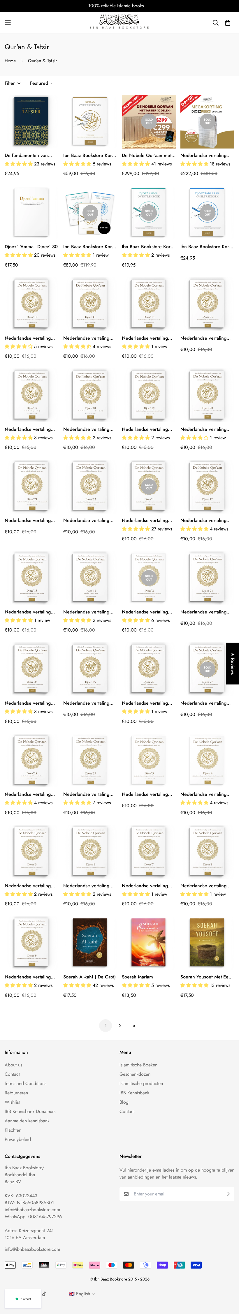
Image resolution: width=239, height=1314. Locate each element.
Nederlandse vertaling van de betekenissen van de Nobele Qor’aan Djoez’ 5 (30, 885)
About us (13, 1064)
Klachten (13, 1130)
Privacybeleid (18, 1139)
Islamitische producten (141, 1083)
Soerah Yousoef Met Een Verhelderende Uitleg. (205, 976)
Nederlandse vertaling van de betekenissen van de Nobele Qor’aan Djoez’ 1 (147, 520)
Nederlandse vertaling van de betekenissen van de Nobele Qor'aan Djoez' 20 (206, 429)
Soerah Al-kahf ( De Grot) (89, 976)
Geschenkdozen (134, 1074)
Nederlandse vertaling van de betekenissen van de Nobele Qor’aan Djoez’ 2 (147, 612)
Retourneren (16, 1092)
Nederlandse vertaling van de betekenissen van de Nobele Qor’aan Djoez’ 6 (89, 885)
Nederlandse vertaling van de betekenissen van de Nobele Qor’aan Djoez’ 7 (147, 885)
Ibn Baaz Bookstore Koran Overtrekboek (90, 155)
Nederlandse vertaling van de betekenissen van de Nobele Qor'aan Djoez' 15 (147, 338)
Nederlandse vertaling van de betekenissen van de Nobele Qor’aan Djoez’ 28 (30, 794)
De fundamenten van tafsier (26, 155)
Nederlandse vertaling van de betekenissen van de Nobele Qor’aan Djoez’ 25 (89, 703)
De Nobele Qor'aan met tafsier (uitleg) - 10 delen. (148, 155)
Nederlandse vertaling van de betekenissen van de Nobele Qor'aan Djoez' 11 (89, 338)
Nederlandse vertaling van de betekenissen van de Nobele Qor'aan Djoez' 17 (30, 429)
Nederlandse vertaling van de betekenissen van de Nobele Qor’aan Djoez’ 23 (206, 612)
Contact (12, 1074)
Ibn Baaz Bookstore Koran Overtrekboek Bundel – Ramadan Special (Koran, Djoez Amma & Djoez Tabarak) (90, 246)
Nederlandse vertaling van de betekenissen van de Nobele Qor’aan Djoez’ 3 (147, 794)
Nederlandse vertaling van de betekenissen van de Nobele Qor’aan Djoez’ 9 (30, 976)
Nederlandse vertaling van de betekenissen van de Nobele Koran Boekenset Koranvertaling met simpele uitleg (206, 155)
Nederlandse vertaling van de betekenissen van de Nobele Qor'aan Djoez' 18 (89, 429)
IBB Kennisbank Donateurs (30, 1111)
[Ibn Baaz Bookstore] (119, 22)
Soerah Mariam (137, 976)
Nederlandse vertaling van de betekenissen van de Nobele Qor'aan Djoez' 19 (147, 429)
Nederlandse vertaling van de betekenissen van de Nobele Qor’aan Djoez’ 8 (206, 885)
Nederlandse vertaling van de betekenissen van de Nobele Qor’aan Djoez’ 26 (147, 703)
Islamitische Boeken (138, 1064)
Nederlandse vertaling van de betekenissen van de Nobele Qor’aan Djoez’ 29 (89, 794)
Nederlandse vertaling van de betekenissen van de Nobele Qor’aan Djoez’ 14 (89, 612)
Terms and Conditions (25, 1083)
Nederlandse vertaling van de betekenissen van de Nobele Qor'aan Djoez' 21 (30, 520)
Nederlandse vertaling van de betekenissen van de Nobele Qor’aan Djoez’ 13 (30, 612)
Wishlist (12, 1102)
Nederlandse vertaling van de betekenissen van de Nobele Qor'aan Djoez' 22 (89, 520)
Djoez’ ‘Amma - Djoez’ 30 (31, 246)
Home (10, 61)
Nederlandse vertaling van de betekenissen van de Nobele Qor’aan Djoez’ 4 (206, 794)
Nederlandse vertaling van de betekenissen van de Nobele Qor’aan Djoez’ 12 (206, 520)
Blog (124, 1102)
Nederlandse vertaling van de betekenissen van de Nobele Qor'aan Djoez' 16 (206, 338)
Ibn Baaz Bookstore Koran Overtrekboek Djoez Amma (148, 246)
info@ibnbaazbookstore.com (32, 1209)
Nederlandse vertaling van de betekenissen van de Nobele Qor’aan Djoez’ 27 (206, 703)
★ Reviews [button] (232, 663)
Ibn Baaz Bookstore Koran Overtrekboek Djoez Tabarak (207, 246)
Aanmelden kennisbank (27, 1120)
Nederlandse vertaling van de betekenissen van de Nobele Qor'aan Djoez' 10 (30, 338)
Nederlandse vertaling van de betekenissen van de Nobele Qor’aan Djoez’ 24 (30, 703)
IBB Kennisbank (134, 1092)
